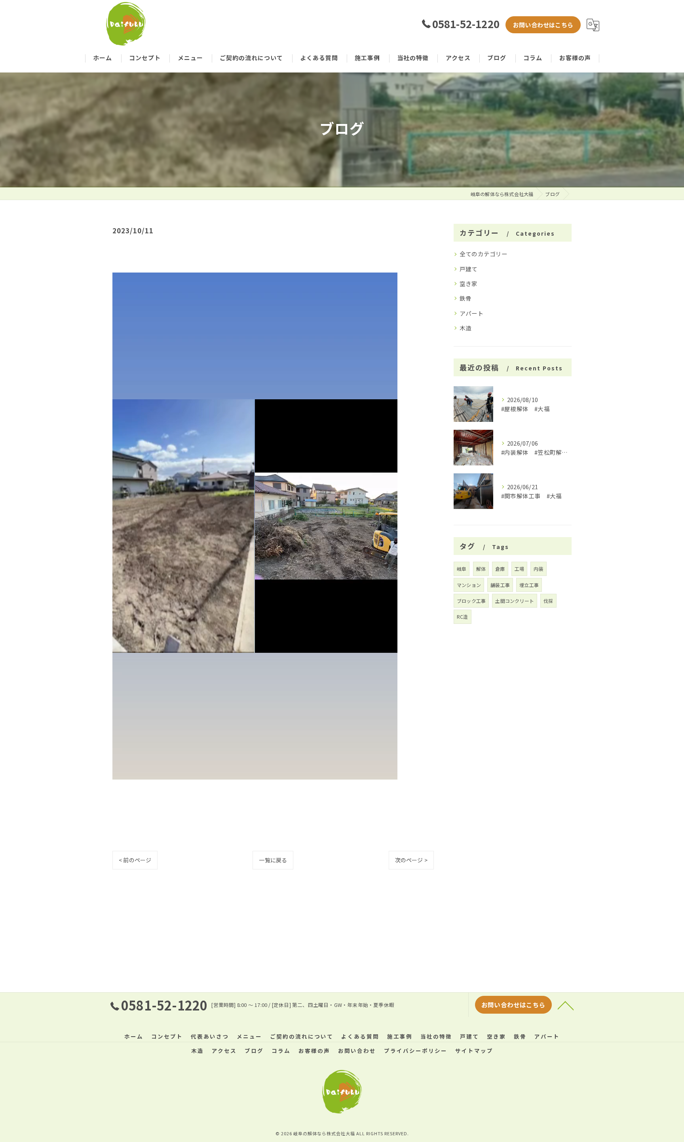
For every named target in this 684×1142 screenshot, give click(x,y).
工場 (519, 568)
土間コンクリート (514, 600)
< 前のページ (135, 860)
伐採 (548, 600)
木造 (465, 328)
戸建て (469, 269)
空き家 (469, 283)
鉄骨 (465, 298)
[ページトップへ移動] (566, 1005)
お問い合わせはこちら (543, 25)
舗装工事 (500, 584)
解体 (481, 568)
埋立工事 (529, 584)
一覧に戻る (273, 860)
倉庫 (500, 568)
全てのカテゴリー (484, 254)
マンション (469, 584)
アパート (472, 313)
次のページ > (411, 860)
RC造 (462, 616)
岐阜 (461, 568)
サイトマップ (474, 1050)
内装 (538, 568)
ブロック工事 (471, 600)
